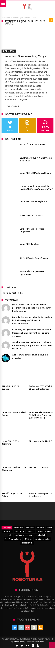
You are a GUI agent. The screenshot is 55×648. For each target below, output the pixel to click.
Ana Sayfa (6, 17)
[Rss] (40, 627)
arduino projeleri (42, 539)
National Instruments (24, 535)
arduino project (44, 531)
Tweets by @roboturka (12, 292)
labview (40, 527)
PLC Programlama (13, 539)
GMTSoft (28, 539)
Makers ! (40, 641)
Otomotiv (8, 51)
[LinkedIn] (21, 627)
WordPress (19, 641)
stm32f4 (30, 527)
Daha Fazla (12, 106)
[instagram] (34, 627)
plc (10, 535)
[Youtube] (27, 627)
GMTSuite (19, 531)
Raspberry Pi (27, 543)
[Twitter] (14, 627)
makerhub (41, 535)
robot (49, 527)
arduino (30, 531)
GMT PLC (8, 531)
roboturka (18, 527)
